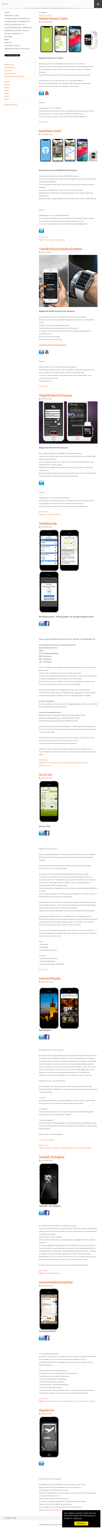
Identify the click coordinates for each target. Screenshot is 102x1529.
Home (6, 12)
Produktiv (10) (10, 68)
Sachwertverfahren (51, 1401)
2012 (7, 99)
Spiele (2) (9, 70)
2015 (7, 90)
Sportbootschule (12, 46)
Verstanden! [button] (81, 1523)
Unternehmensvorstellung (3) (15, 76)
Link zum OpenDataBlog (46, 1140)
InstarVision (60, 240)
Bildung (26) (10, 65)
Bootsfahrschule (48, 523)
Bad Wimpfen (67, 1148)
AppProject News (11, 105)
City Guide (47, 1148)
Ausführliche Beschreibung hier (52, 345)
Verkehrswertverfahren (86, 1401)
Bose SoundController (52, 514)
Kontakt (8, 43)
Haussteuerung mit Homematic (18, 28)
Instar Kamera (49, 240)
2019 (7, 85)
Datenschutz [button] (77, 1518)
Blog (6, 40)
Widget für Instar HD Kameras (55, 395)
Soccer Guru (45, 775)
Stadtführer (56, 1148)
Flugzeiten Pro (46, 1410)
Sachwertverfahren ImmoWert (56, 1282)
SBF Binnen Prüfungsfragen (73, 762)
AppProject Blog (45, 15)
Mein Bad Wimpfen (50, 978)
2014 (7, 93)
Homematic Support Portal (16, 31)
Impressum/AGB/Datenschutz (17, 49)
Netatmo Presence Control (53, 18)
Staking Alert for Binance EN (17, 21)
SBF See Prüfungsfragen (53, 762)
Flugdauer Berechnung (52, 1510)
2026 (7, 82)
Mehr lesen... (44, 122)
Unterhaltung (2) (11, 73)
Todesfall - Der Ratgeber (51, 1157)
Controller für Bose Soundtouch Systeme (60, 249)
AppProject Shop (11, 15)
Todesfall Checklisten (52, 1273)
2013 (7, 96)
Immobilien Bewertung (68, 1401)
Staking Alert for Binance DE (17, 18)
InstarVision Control (50, 131)
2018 (7, 88)
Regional (8, 37)
